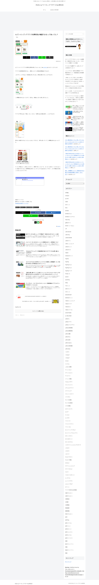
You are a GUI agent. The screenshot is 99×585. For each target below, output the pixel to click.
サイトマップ (68, 561)
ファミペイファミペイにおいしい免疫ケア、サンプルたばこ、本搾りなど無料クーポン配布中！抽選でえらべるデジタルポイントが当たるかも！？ (74, 98)
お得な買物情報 (29, 207)
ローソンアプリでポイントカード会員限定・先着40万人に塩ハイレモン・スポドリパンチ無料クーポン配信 (74, 61)
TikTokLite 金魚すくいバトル (21, 203)
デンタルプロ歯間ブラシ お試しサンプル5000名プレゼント (74, 66)
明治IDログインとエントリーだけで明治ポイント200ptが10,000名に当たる (74, 87)
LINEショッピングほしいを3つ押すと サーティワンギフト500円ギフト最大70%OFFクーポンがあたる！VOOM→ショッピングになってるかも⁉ (74, 80)
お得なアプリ (23, 207)
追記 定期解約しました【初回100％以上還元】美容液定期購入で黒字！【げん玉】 (74, 172)
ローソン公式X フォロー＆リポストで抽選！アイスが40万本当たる (74, 91)
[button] (49, 57)
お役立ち (17, 207)
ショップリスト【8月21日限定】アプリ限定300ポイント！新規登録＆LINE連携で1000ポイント (74, 72)
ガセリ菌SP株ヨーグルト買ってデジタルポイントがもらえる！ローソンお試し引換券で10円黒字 (74, 142)
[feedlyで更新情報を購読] (38, 222)
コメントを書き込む (38, 311)
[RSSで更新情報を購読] (41, 222)
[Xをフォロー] (35, 222)
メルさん (45, 67)
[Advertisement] (48, 21)
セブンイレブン (36, 207)
